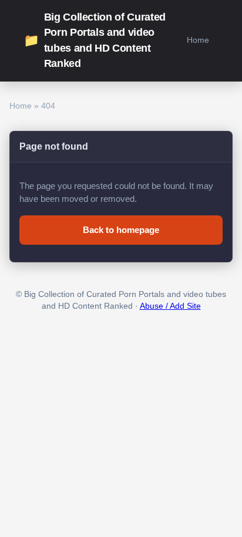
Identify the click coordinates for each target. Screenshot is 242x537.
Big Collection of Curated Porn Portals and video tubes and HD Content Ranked (94, 40)
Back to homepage (121, 230)
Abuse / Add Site (170, 306)
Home (198, 40)
